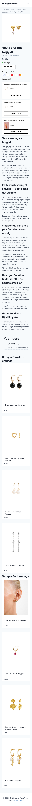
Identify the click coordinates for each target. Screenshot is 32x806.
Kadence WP (19, 800)
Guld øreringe (15, 55)
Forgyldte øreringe (7, 55)
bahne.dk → (9, 67)
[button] (27, 16)
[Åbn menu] (28, 3)
